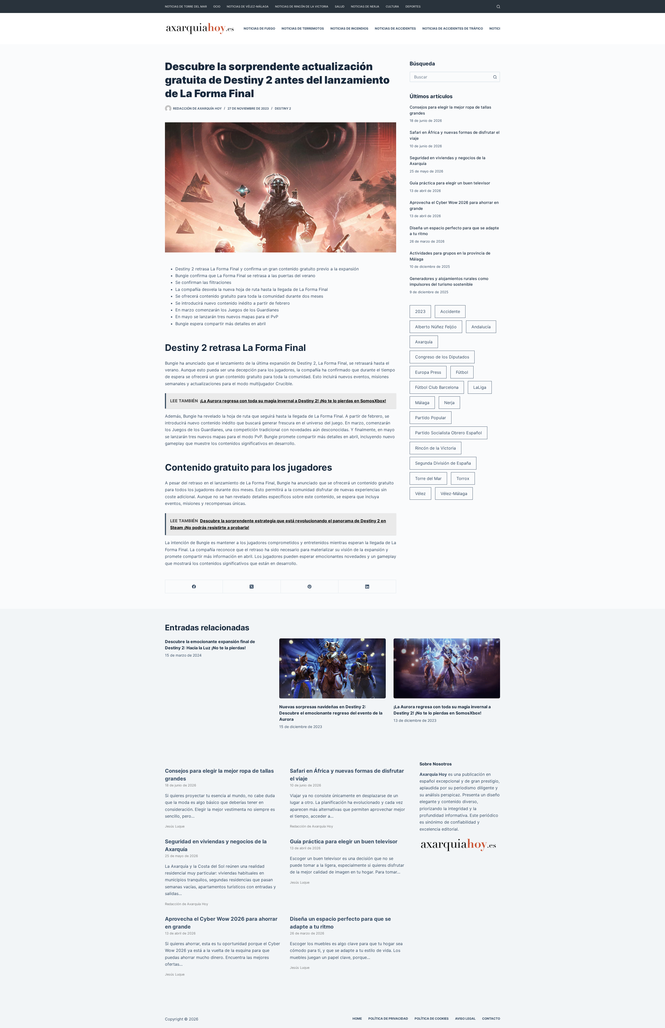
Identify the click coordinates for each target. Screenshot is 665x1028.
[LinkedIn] (367, 586)
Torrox (462, 478)
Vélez (420, 493)
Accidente (450, 311)
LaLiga (479, 387)
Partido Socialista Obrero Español (448, 432)
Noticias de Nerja (365, 6)
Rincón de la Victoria (435, 448)
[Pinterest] (309, 586)
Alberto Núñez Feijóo (436, 326)
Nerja (449, 402)
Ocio (216, 6)
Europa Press (428, 372)
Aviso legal (465, 1018)
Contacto (491, 1018)
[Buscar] (498, 6)
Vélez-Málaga (454, 493)
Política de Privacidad (388, 1018)
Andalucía (481, 326)
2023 (420, 311)
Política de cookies (432, 1018)
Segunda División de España (443, 463)
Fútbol (462, 372)
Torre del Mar (428, 478)
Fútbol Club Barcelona (436, 387)
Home (357, 1018)
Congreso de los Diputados (442, 356)
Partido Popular (430, 417)
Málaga (422, 402)
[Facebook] (194, 586)
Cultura (392, 6)
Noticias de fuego (259, 28)
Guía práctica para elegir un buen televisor (450, 183)
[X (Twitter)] (252, 586)
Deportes (413, 6)
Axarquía (424, 341)
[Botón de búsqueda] (495, 77)
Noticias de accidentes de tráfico (452, 28)
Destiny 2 (283, 108)
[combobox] (450, 77)
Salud (339, 6)
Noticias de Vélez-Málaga (248, 6)
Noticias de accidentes (395, 28)
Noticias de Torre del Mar (186, 6)
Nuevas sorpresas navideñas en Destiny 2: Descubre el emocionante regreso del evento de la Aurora (330, 713)
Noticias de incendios (349, 28)
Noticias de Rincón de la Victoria (301, 6)
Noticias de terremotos (303, 28)
